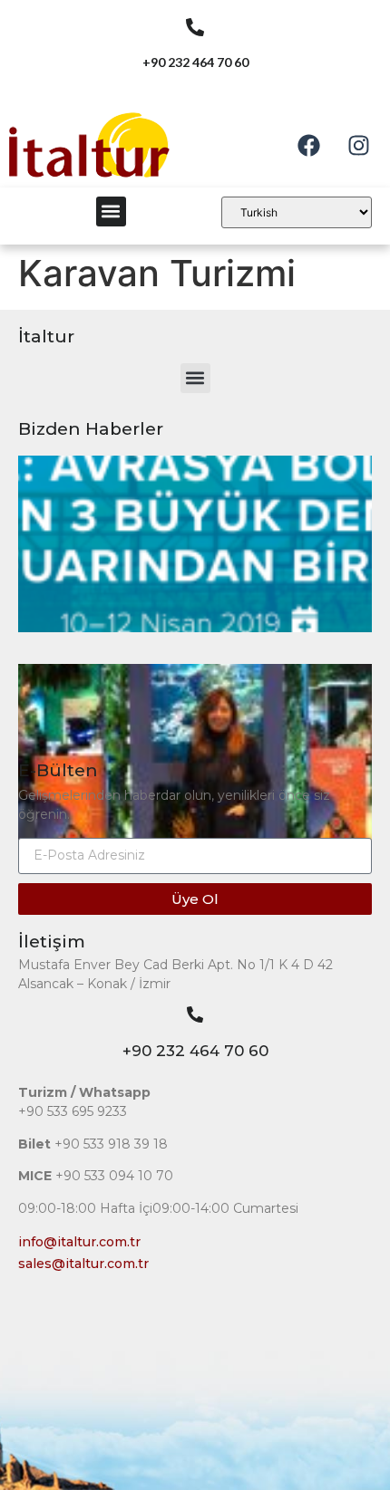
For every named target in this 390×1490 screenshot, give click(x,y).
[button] (111, 211)
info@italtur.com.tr (79, 1242)
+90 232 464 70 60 (195, 1051)
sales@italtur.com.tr (83, 1263)
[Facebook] (308, 145)
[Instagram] (358, 145)
